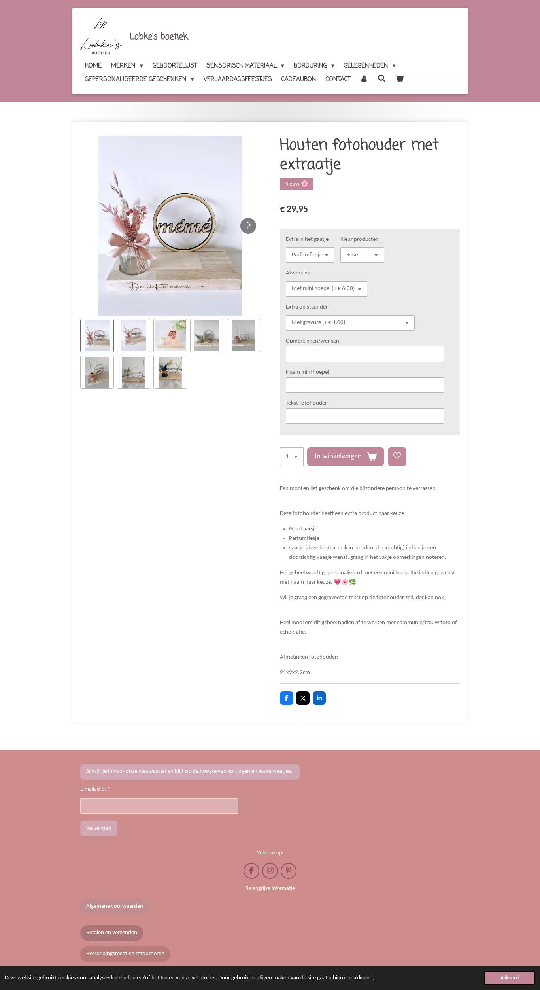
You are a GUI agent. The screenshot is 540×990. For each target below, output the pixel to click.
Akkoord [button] (509, 978)
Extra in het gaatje (307, 239)
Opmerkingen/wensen (312, 341)
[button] (97, 335)
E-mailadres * (95, 789)
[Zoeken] (382, 79)
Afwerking (298, 273)
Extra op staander (307, 307)
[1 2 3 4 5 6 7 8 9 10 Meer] (292, 456)
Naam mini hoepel (307, 372)
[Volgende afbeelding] (248, 226)
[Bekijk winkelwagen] (399, 79)
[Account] (364, 79)
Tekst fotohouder (306, 403)
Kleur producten (359, 239)
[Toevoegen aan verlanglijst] (397, 456)
